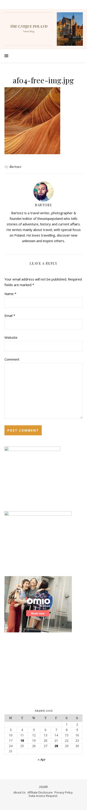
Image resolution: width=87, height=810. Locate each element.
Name (10, 293)
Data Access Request (43, 796)
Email (9, 315)
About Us (19, 792)
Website (10, 337)
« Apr (42, 759)
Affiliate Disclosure (40, 792)
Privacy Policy (63, 792)
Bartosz (15, 166)
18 (22, 740)
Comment (11, 359)
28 (56, 746)
